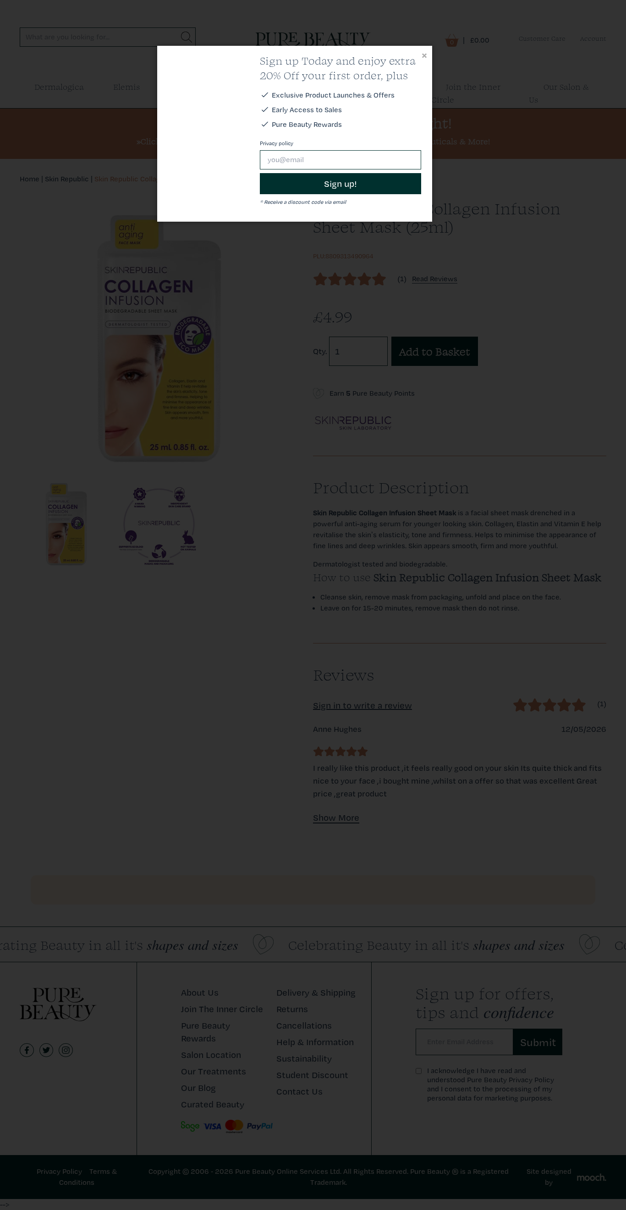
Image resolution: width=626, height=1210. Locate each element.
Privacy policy (276, 143)
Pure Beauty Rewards (307, 124)
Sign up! (340, 184)
